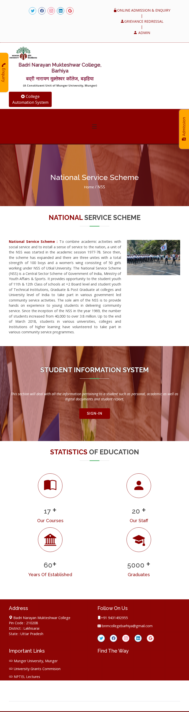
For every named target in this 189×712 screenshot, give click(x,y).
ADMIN (143, 32)
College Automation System (30, 99)
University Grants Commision (37, 668)
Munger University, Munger (36, 661)
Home (89, 187)
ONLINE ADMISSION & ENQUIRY (143, 10)
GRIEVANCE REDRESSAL (143, 21)
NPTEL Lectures (27, 676)
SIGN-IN (94, 413)
